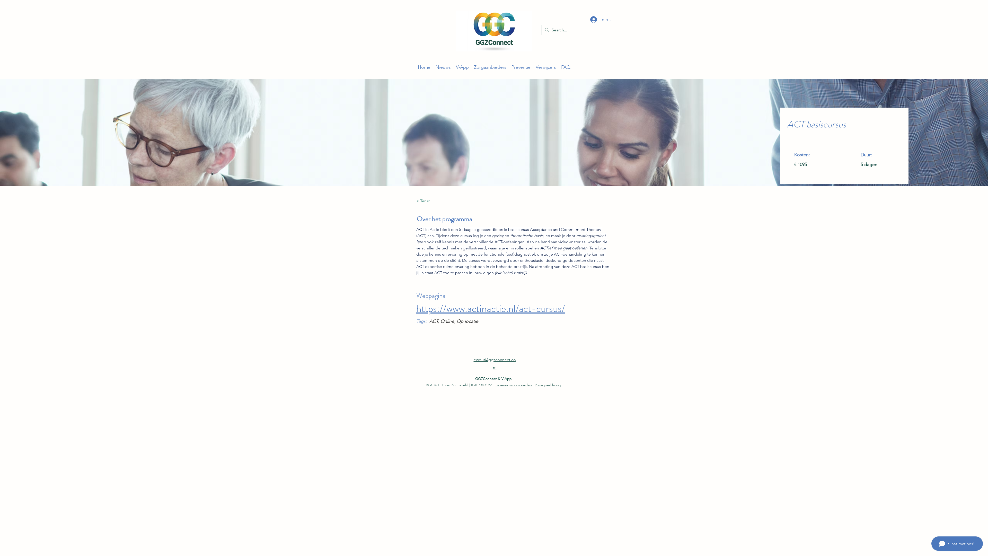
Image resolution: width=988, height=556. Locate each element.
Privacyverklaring (548, 385)
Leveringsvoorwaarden (514, 385)
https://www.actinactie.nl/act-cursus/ (490, 308)
